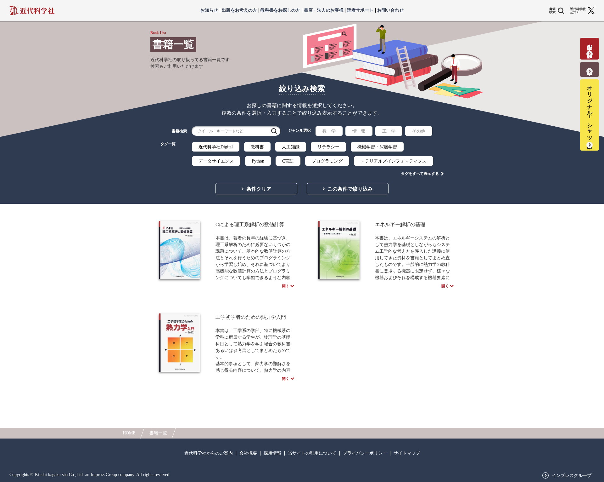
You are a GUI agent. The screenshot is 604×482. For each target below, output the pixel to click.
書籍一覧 (158, 433)
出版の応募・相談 (590, 44)
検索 (274, 131)
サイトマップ (407, 453)
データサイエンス (216, 161)
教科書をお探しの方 (280, 10)
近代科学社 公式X (578, 11)
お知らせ (209, 10)
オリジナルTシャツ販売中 (590, 111)
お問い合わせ (390, 10)
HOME (129, 433)
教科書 (257, 147)
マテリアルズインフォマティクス (394, 161)
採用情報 (272, 453)
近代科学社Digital (216, 147)
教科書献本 (590, 65)
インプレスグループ (571, 475)
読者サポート (360, 10)
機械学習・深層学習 (377, 147)
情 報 (359, 131)
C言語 (288, 161)
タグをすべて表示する (420, 173)
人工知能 (290, 147)
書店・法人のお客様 (324, 10)
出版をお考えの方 (239, 10)
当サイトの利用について (312, 453)
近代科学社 (31, 10)
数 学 (329, 131)
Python (258, 161)
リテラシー (328, 147)
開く (285, 286)
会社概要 (248, 453)
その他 (418, 131)
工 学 (388, 131)
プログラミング (327, 161)
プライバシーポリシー (365, 453)
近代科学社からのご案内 (208, 453)
